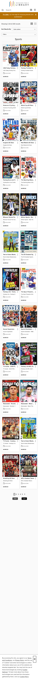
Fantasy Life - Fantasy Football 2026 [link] (10, 292)
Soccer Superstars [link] (8, 329)
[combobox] (15, 10)
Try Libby (6, 15)
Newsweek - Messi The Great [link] (28, 404)
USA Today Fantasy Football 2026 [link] (10, 68)
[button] (32, 24)
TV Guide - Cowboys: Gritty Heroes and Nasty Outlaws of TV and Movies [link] (10, 441)
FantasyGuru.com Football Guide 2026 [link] (10, 180)
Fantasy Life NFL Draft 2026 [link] (28, 366)
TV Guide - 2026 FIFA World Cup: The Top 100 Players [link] (10, 366)
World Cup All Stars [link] (27, 105)
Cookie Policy (24, 677)
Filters (4, 34)
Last (24, 498)
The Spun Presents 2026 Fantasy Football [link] (28, 292)
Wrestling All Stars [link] (9, 478)
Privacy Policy (19, 660)
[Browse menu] (35, 10)
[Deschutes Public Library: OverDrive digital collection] (19, 4)
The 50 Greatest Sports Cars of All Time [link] (28, 254)
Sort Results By (6, 29)
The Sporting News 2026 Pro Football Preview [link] (28, 180)
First (15, 498)
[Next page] (25, 494)
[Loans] (31, 10)
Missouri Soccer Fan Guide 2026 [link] (10, 217)
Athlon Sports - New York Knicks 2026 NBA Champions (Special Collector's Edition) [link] (28, 217)
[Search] (2, 10)
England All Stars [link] (8, 143)
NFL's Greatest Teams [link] (27, 478)
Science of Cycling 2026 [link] (10, 105)
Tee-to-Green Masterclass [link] (10, 254)
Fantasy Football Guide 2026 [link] (28, 68)
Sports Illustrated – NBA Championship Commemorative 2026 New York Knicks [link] (28, 329)
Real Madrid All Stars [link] (27, 143)
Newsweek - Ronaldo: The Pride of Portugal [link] (10, 404)
